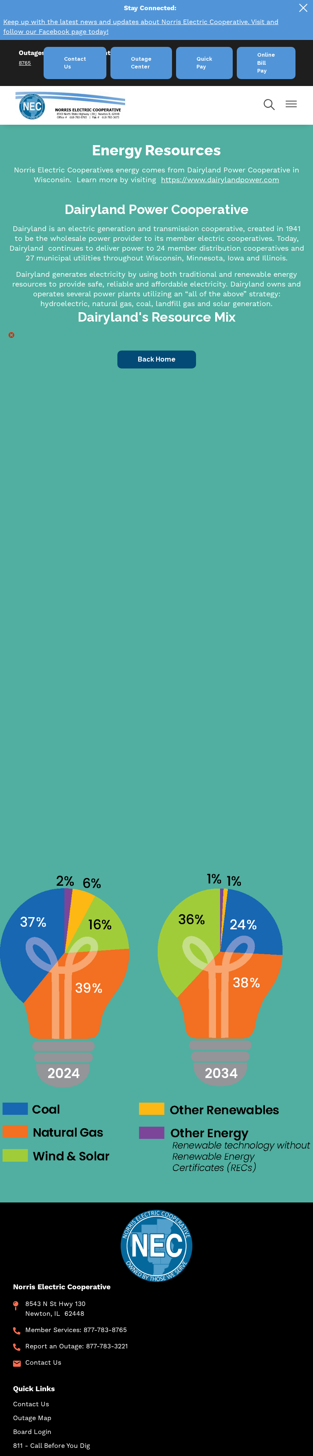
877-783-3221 (107, 1346)
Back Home (157, 359)
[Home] (83, 105)
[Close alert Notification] (303, 8)
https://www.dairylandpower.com (220, 180)
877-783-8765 (105, 1330)
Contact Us (43, 1363)
